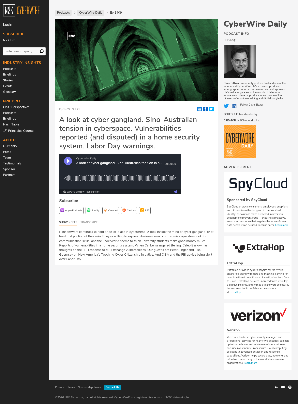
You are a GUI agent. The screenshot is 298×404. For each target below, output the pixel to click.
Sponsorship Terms (89, 387)
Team (7, 157)
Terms (71, 387)
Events (8, 86)
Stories (8, 80)
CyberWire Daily (255, 23)
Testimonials (12, 163)
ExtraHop (235, 292)
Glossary (9, 92)
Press (7, 152)
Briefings (9, 74)
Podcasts (9, 69)
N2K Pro (9, 40)
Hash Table (11, 124)
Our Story (10, 146)
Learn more (281, 225)
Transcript (89, 222)
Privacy (59, 387)
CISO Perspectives (16, 107)
